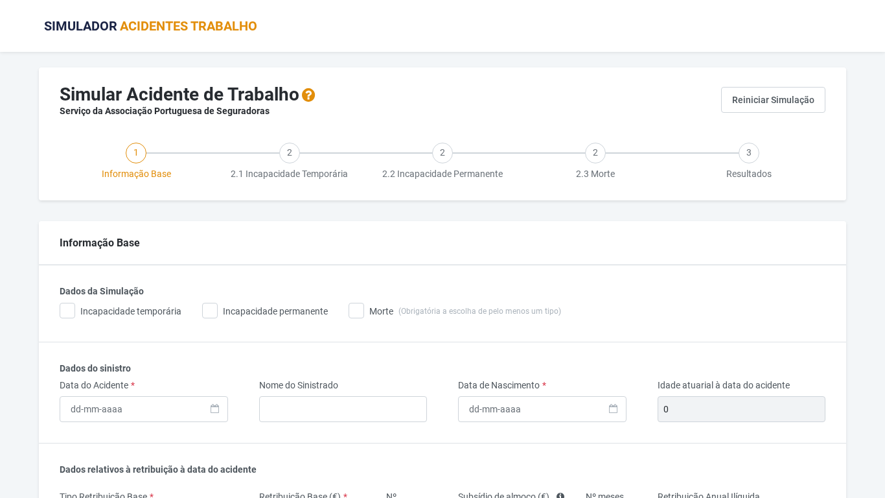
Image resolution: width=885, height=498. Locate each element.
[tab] (136, 158)
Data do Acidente (97, 385)
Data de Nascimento (502, 385)
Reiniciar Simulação (773, 100)
